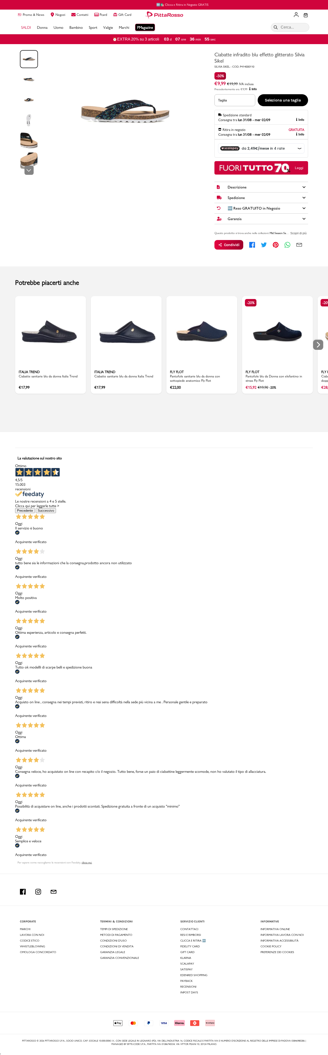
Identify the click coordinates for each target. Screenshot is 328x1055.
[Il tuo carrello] (305, 15)
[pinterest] (276, 245)
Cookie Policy (271, 946)
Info (254, 89)
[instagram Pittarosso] (38, 892)
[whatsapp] (287, 245)
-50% (220, 76)
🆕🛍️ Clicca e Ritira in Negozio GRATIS (164, 4)
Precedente (25, 510)
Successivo (46, 510)
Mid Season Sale (279, 233)
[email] (299, 245)
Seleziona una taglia (283, 100)
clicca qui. (87, 862)
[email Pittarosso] (53, 892)
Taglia (222, 100)
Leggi (299, 168)
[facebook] (252, 245)
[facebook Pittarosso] (23, 892)
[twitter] (264, 245)
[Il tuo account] (296, 15)
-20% (251, 302)
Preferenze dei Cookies (277, 952)
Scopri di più (298, 233)
